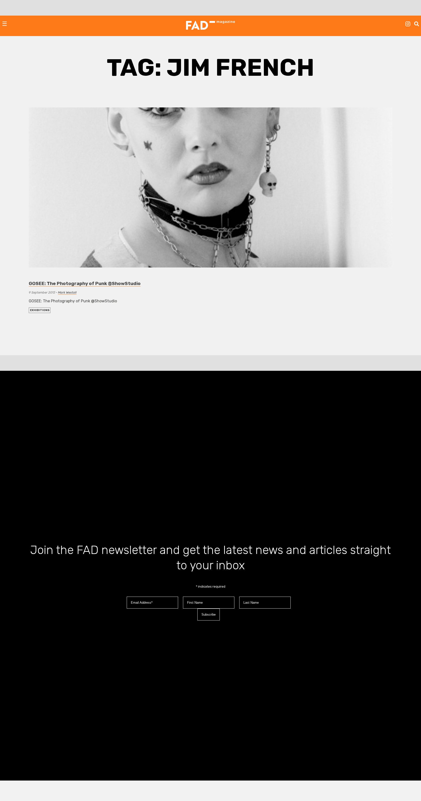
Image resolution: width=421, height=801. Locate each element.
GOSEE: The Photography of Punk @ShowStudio (85, 283)
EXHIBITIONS (39, 310)
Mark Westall (67, 292)
